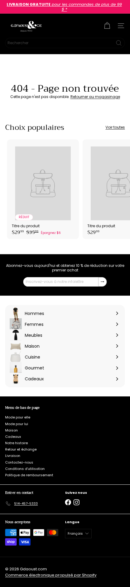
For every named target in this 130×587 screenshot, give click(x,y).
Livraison (12, 455)
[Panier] (107, 25)
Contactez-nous (19, 462)
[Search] (119, 43)
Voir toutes (115, 127)
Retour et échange (21, 449)
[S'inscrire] (102, 281)
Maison (11, 430)
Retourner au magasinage (95, 96)
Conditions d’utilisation (25, 468)
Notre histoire (16, 443)
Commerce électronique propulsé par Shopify (50, 575)
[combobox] (65, 43)
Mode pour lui (16, 423)
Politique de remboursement (29, 475)
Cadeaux (13, 436)
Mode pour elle (17, 417)
